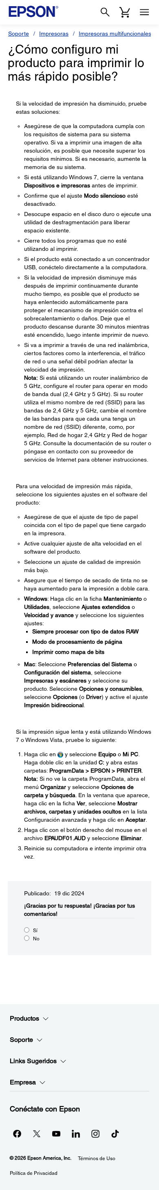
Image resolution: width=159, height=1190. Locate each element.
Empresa (23, 1082)
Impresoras (53, 33)
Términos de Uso (96, 1158)
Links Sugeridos (33, 1061)
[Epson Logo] (33, 11)
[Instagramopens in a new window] (95, 1133)
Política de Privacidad (33, 1173)
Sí (35, 930)
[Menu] (144, 12)
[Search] (105, 12)
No (36, 939)
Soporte (18, 33)
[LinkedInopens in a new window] (75, 1133)
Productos (24, 1018)
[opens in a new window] (115, 1133)
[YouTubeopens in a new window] (56, 1133)
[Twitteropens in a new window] (36, 1133)
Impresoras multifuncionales (115, 33)
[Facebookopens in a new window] (17, 1133)
